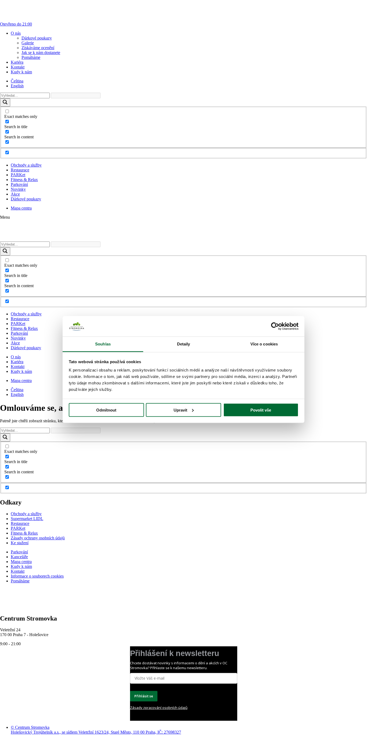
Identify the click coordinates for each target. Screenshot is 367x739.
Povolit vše (260, 410)
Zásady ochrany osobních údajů (38, 538)
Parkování (19, 184)
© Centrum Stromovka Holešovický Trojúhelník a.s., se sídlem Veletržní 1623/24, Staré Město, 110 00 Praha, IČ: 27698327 (96, 729)
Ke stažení (19, 542)
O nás (16, 33)
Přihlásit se (143, 696)
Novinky (18, 189)
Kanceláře (19, 556)
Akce (15, 194)
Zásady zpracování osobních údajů (159, 707)
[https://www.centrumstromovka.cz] (19, 607)
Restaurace (20, 170)
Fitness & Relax (24, 179)
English (17, 86)
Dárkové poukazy (36, 38)
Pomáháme (30, 57)
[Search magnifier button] (5, 102)
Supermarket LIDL (27, 518)
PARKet (18, 174)
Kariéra (17, 62)
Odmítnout (106, 410)
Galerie (27, 43)
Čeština (17, 81)
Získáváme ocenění (37, 47)
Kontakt (17, 67)
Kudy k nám (21, 72)
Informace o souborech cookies (37, 576)
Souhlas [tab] (103, 344)
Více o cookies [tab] (264, 344)
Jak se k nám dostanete (40, 52)
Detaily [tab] (183, 344)
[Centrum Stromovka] (19, 239)
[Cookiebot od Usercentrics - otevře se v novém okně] (274, 326)
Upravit (180, 410)
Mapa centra (21, 208)
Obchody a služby (26, 165)
